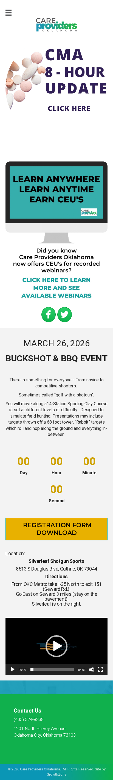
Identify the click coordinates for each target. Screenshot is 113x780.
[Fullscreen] (100, 669)
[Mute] (91, 669)
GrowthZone (56, 774)
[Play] (12, 669)
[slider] (52, 669)
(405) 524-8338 (29, 719)
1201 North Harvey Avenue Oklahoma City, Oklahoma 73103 (45, 731)
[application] (56, 646)
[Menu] (8, 12)
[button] (56, 646)
